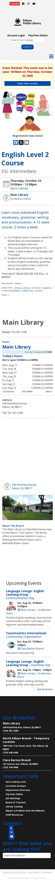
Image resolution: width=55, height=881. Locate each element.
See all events (45, 689)
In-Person (36, 287)
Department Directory (18, 790)
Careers (38, 290)
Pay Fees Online (38, 35)
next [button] (48, 391)
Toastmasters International (27, 635)
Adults (18, 283)
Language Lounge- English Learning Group (25, 594)
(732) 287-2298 (10, 730)
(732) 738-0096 (10, 767)
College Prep (27, 290)
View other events (27, 83)
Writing (18, 287)
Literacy (26, 287)
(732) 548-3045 (10, 752)
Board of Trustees (16, 802)
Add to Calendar (19, 188)
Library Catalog (14, 806)
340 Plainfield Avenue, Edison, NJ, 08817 (24, 486)
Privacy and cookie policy (14, 872)
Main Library (19, 195)
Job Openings (13, 798)
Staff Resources (14, 814)
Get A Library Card (16, 781)
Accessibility (33, 872)
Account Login (16, 35)
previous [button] (8, 391)
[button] (51, 56)
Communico (46, 872)
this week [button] (27, 391)
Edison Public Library (28, 22)
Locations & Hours (16, 785)
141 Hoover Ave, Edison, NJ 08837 (20, 763)
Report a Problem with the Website (25, 810)
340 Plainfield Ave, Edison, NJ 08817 (22, 727)
